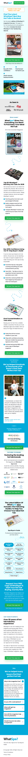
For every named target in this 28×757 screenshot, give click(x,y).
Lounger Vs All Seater (9, 549)
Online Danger (14, 575)
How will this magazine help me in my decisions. (12, 715)
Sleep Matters (9, 572)
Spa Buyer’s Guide (9, 545)
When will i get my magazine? (9, 708)
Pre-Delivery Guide (9, 563)
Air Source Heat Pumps (19, 563)
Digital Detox (19, 572)
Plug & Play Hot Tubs (9, 554)
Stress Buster (19, 568)
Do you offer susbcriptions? (12, 702)
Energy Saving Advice (19, 549)
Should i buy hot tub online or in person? (12, 722)
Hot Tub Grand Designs (19, 554)
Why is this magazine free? (12, 681)
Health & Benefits (9, 568)
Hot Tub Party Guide (8, 559)
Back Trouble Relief (19, 559)
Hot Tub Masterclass (19, 545)
